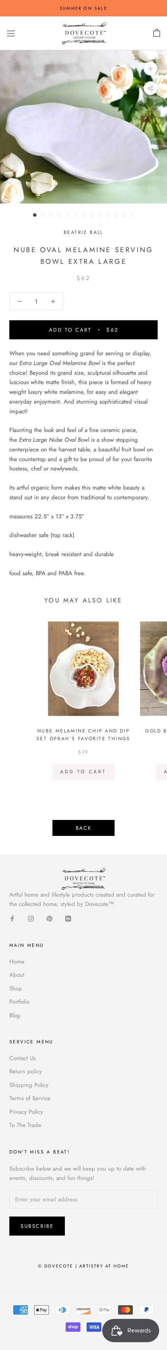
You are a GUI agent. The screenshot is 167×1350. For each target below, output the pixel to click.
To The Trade (25, 1125)
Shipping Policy (29, 1085)
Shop (15, 988)
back (83, 828)
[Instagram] (31, 918)
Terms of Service (29, 1098)
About (16, 975)
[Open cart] (156, 33)
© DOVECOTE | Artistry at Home (83, 1266)
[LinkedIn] (68, 918)
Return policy (25, 1071)
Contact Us (22, 1058)
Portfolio (19, 1001)
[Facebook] (12, 918)
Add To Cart (83, 771)
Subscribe (37, 1226)
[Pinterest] (49, 918)
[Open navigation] (11, 33)
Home (16, 961)
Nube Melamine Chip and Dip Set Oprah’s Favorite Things (83, 734)
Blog (14, 1015)
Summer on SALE (83, 8)
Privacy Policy (26, 1112)
